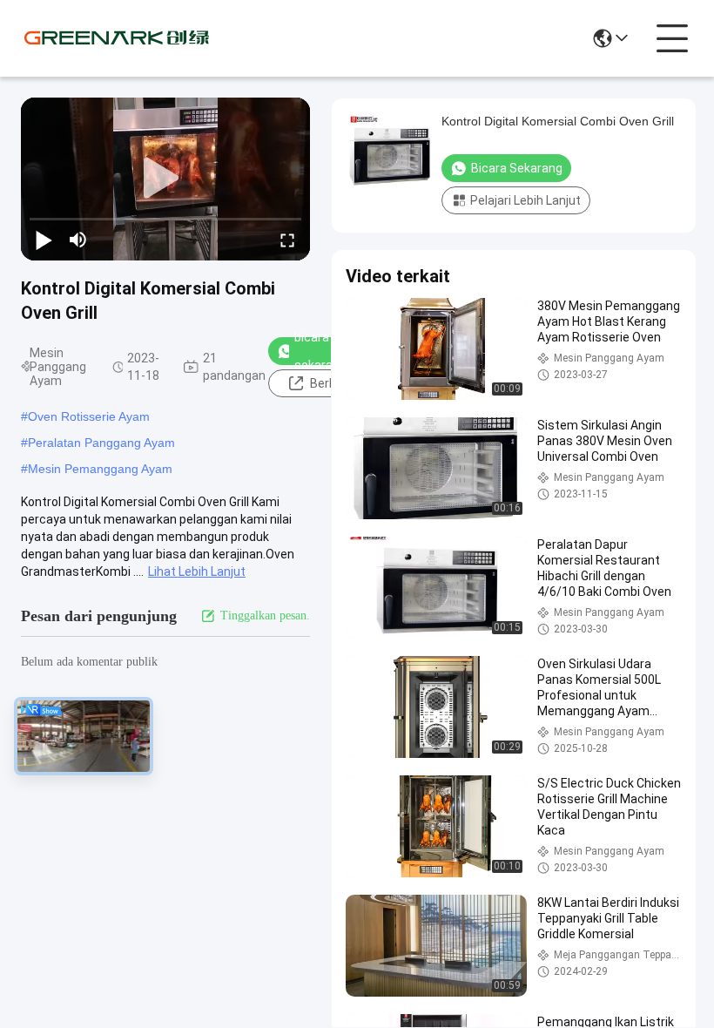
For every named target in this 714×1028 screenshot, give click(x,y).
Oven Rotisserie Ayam (89, 416)
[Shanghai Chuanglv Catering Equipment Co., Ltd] (116, 38)
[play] (165, 178)
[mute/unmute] (78, 240)
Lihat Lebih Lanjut (197, 571)
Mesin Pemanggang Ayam (100, 469)
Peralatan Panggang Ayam (101, 443)
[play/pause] (43, 240)
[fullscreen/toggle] (287, 240)
